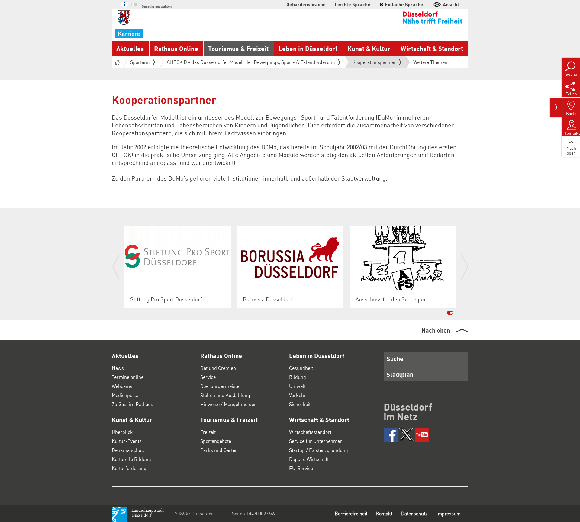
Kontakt (384, 513)
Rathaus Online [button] (176, 48)
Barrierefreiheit (351, 513)
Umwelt (297, 386)
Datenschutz (414, 513)
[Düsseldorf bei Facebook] (391, 435)
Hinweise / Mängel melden (228, 404)
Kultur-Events (127, 441)
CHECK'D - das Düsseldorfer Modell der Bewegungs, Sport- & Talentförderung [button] (251, 62)
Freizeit (208, 432)
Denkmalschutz (128, 450)
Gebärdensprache (306, 4)
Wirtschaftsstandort (310, 432)
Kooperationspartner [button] (374, 63)
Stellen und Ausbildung (225, 395)
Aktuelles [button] (130, 48)
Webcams (122, 386)
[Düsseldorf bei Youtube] (422, 435)
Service (208, 377)
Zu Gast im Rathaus (132, 404)
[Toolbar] (556, 107)
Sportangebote (215, 441)
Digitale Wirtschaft (309, 459)
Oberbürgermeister (220, 386)
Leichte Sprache (352, 4)
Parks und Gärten (219, 450)
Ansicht (451, 4)
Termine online (127, 377)
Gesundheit (301, 368)
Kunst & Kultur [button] (369, 48)
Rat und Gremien (218, 368)
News (118, 368)
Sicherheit (300, 404)
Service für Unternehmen (316, 441)
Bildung (297, 377)
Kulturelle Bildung (131, 459)
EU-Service (301, 468)
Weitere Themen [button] (430, 62)
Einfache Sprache (401, 4)
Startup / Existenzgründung (318, 450)
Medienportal (126, 395)
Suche (395, 359)
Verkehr (297, 395)
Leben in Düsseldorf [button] (308, 48)
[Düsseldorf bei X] (406, 435)
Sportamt (140, 62)
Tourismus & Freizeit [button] (238, 48)
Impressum (448, 513)
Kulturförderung (129, 468)
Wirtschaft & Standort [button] (432, 48)
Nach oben (435, 330)
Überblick (122, 432)
